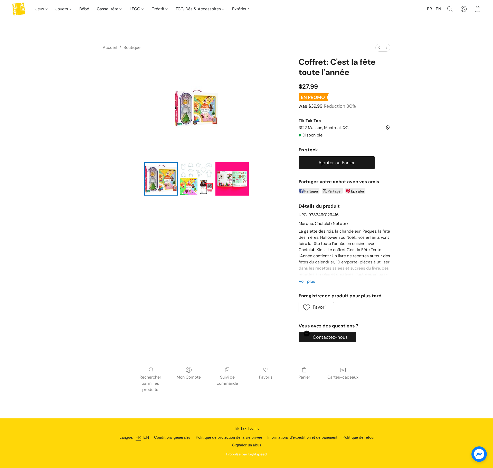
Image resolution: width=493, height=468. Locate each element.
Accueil (110, 47)
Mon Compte (189, 377)
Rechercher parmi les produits (150, 383)
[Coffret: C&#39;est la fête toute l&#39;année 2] (232, 179)
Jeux (40, 9)
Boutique (132, 47)
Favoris (265, 377)
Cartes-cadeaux (342, 377)
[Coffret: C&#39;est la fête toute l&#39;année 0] (161, 179)
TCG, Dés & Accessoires (199, 9)
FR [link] (138, 437)
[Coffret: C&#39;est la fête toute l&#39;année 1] (196, 179)
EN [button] (438, 9)
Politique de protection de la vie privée (229, 437)
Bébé (84, 9)
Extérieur (240, 9)
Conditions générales (172, 437)
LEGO (135, 9)
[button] (18, 9)
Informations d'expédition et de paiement (302, 437)
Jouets (62, 9)
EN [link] (146, 437)
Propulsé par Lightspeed (246, 454)
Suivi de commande (227, 380)
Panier (304, 377)
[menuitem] (379, 47)
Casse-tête (108, 9)
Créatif (158, 9)
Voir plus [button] (307, 281)
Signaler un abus (246, 445)
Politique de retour (359, 437)
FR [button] (429, 9)
